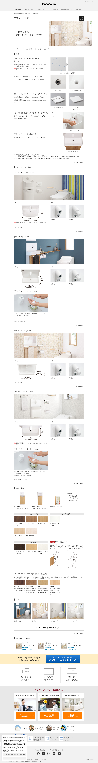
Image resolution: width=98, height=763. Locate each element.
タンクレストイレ (26, 13)
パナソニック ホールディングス (41, 759)
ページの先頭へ (80, 162)
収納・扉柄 (38, 49)
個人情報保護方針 (28, 759)
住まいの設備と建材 (19, 9)
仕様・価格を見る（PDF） (21, 227)
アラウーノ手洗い (35, 13)
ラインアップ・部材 (26, 49)
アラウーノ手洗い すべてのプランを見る (48, 627)
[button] (27, 9)
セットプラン (47, 49)
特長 (17, 49)
